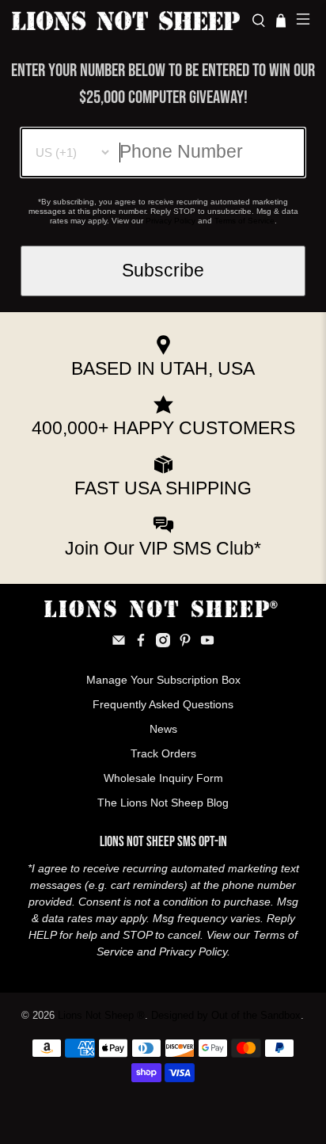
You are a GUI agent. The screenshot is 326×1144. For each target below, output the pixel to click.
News (163, 729)
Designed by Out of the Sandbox (226, 1015)
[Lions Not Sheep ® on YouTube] (207, 643)
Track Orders (163, 753)
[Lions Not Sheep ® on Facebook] (141, 643)
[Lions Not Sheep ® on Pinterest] (185, 643)
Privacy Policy (170, 220)
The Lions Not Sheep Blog (163, 802)
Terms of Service (244, 220)
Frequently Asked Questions (163, 704)
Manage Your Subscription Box (163, 679)
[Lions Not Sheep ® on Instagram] (163, 643)
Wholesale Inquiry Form (163, 778)
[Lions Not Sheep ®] (126, 20)
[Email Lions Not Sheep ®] (119, 643)
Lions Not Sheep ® (101, 1015)
